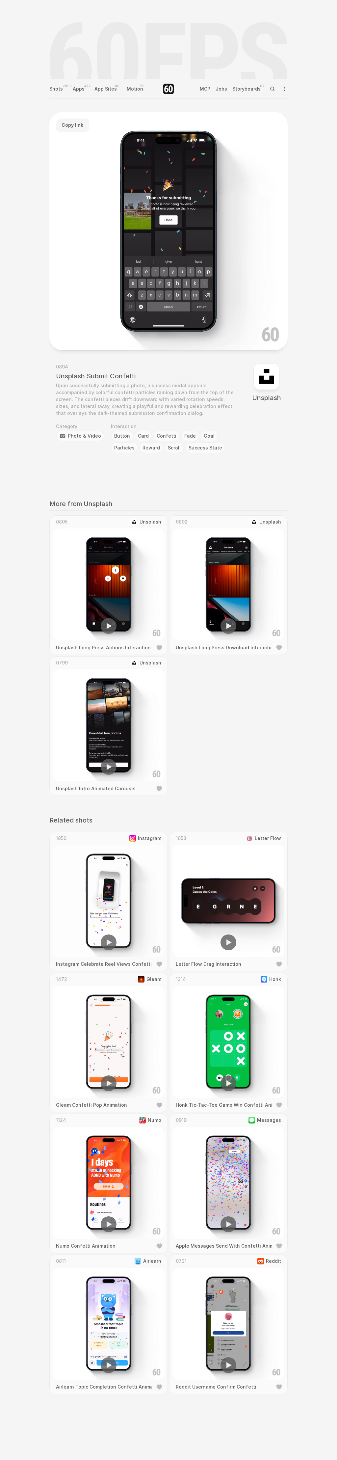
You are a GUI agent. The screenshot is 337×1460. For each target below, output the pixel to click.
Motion (135, 89)
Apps (79, 89)
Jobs (221, 89)
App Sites (105, 89)
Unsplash (266, 398)
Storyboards (246, 89)
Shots (56, 89)
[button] (131, 336)
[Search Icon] (272, 89)
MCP (205, 89)
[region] (168, 231)
